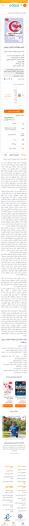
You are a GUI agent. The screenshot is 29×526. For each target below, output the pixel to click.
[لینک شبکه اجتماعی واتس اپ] (7, 79)
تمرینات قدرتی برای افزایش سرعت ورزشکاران (8, 398)
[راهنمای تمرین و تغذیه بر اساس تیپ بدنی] (20, 388)
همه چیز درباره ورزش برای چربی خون (14, 443)
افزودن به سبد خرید (13, 111)
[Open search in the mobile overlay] (21, 5)
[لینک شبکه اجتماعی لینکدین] (9, 79)
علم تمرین (13, 71)
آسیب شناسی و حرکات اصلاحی (13, 70)
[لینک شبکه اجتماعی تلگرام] (5, 79)
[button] (20, 405)
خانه (25, 13)
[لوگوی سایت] (14, 5)
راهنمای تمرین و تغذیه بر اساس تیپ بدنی (20, 397)
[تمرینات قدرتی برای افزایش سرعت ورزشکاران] (7, 388)
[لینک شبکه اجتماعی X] (11, 79)
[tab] (23, 155)
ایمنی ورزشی (16, 76)
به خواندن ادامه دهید (14, 453)
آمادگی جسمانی (20, 71)
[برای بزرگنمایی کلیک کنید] (20, 40)
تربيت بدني (6, 197)
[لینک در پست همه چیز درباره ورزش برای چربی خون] (14, 427)
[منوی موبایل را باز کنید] (24, 5)
